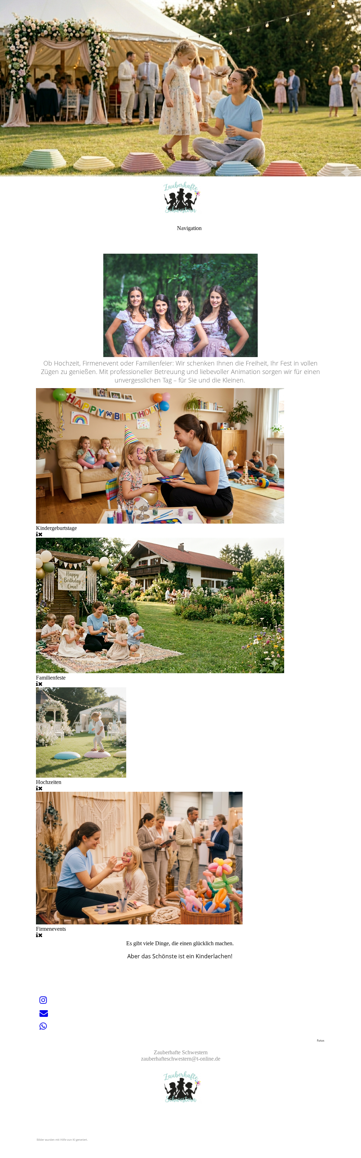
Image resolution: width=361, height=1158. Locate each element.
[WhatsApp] (43, 1026)
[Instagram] (43, 1000)
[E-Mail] (43, 1013)
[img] (180, 88)
